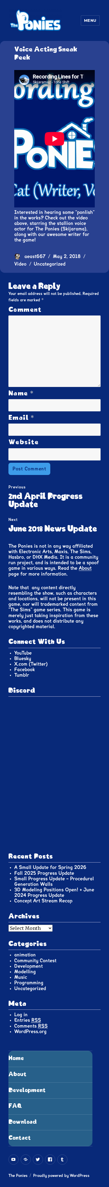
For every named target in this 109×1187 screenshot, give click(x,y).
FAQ (15, 1106)
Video (20, 264)
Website (23, 442)
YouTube (23, 653)
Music (20, 977)
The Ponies (18, 1176)
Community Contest (35, 960)
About (85, 568)
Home (16, 1058)
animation (25, 955)
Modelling (25, 971)
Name (21, 393)
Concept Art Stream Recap (43, 901)
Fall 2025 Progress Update (44, 873)
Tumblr (21, 675)
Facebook (24, 669)
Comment (25, 310)
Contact (19, 1138)
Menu (90, 20)
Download (22, 1122)
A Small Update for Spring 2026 (50, 867)
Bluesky (22, 658)
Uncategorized (49, 264)
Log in (21, 1014)
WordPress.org (30, 1031)
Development (28, 966)
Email (21, 418)
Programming (28, 982)
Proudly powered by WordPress (61, 1176)
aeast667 (35, 256)
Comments (31, 1026)
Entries (27, 1020)
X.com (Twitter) (31, 664)
